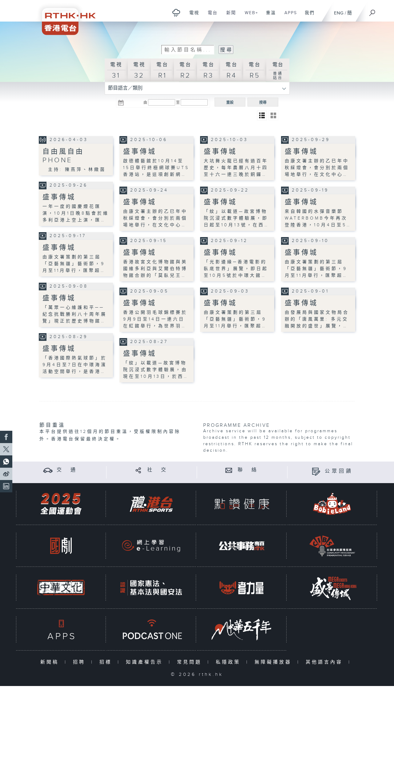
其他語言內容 (325, 662)
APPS (288, 16)
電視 (192, 16)
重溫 (268, 16)
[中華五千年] (242, 629)
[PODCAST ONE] (151, 629)
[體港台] (151, 504)
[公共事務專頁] (242, 546)
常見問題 (190, 662)
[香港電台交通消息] (47, 470)
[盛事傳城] (332, 588)
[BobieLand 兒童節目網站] (332, 504)
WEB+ (249, 16)
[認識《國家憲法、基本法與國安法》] (151, 588)
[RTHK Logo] (64, 17)
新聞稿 (51, 662)
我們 (307, 16)
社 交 (157, 470)
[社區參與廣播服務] (332, 546)
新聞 (229, 16)
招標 (107, 662)
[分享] (138, 470)
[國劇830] (61, 546)
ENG (339, 13)
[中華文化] (61, 588)
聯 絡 (248, 470)
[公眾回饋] (316, 471)
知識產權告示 (146, 662)
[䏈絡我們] (228, 470)
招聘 (80, 662)
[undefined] (176, 12)
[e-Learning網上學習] (151, 546)
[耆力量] (242, 588)
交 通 (67, 470)
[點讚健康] (242, 504)
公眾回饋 (339, 471)
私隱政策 (229, 662)
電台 (210, 16)
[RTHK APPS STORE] (61, 629)
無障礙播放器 (274, 662)
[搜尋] (372, 11)
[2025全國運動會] (61, 504)
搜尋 (263, 102)
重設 (230, 102)
